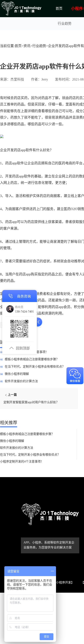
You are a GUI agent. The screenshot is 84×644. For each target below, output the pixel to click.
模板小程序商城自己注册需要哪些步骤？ (32, 359)
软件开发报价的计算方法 (21, 381)
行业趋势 (65, 23)
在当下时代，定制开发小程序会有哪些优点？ (35, 366)
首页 (59, 8)
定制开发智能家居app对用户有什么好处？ (31, 402)
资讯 (26, 46)
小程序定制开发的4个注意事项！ (22, 461)
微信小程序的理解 (17, 373)
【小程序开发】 (63, 582)
